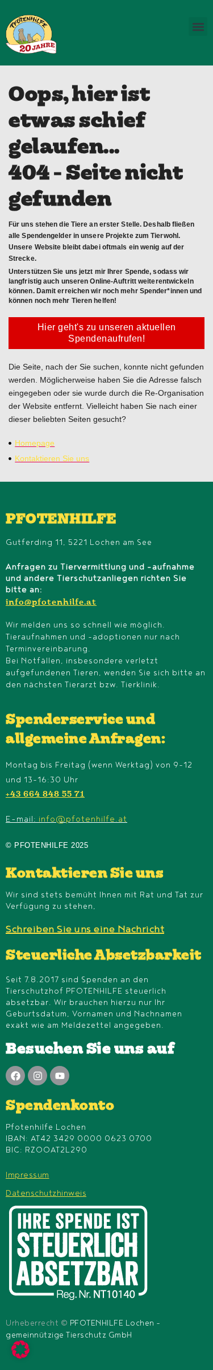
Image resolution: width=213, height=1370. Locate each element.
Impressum (27, 1175)
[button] (198, 26)
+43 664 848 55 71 (45, 795)
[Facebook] (15, 1075)
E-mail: (66, 819)
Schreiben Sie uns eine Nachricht (85, 929)
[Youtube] (59, 1075)
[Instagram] (37, 1075)
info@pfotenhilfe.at (51, 603)
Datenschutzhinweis (46, 1193)
